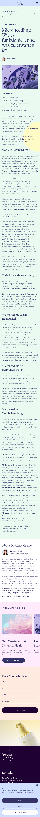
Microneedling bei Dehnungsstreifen (17, 107)
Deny (20, 806)
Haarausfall (31, 209)
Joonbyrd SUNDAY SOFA (21, 482)
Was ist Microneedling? (11, 97)
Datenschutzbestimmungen (27, 792)
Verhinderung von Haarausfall (21, 329)
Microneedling (7, 121)
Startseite (5, 11)
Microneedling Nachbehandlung (15, 110)
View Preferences (20, 812)
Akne (11, 204)
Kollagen (16, 161)
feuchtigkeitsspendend (10, 510)
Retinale (34, 490)
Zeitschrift (13, 11)
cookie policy (14, 792)
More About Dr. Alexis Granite (15, 596)
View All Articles (13, 660)
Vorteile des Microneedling (13, 100)
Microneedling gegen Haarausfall (16, 103)
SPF (30, 513)
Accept (20, 800)
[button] (37, 785)
